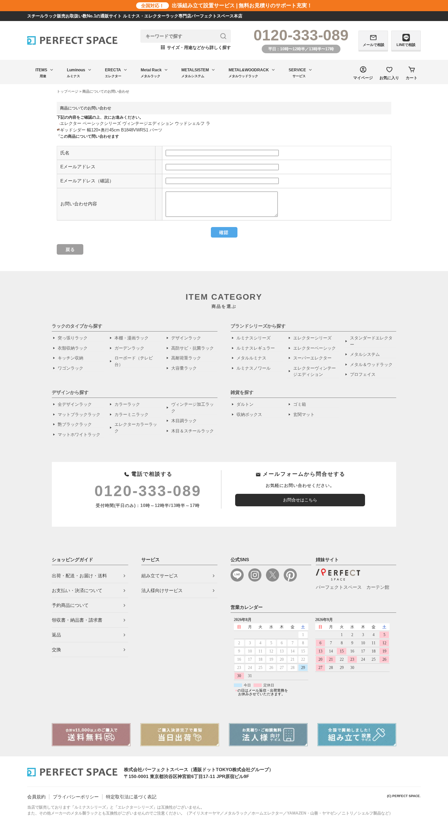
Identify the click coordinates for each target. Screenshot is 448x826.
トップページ (67, 91)
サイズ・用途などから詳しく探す (196, 47)
